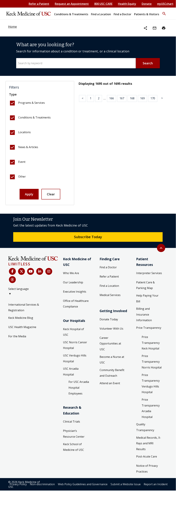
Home (12, 26)
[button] (164, 12)
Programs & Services (31, 103)
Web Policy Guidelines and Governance (82, 484)
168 (132, 98)
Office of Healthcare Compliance (76, 304)
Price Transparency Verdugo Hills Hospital (151, 383)
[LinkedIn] (40, 271)
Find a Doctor (108, 267)
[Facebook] (12, 271)
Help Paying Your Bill (147, 298)
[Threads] (12, 279)
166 (111, 98)
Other (22, 176)
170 (152, 98)
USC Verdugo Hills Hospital (74, 358)
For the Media (17, 336)
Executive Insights (74, 291)
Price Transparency (148, 328)
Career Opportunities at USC (110, 343)
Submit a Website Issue (126, 484)
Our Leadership (73, 282)
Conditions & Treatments (34, 117)
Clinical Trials (71, 421)
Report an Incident (156, 484)
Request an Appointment (72, 4)
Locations (24, 132)
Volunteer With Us (111, 328)
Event (21, 162)
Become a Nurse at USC (112, 360)
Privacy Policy (18, 484)
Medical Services (110, 295)
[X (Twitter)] (21, 271)
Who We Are (71, 273)
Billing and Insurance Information (144, 314)
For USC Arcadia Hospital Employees (79, 387)
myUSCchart (165, 4)
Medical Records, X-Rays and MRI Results (148, 443)
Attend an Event (110, 383)
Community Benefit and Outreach (112, 373)
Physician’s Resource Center (73, 433)
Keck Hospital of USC (73, 332)
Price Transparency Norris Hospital (152, 361)
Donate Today (109, 319)
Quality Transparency (145, 427)
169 (142, 98)
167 (122, 98)
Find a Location (109, 286)
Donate (147, 4)
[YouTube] (30, 271)
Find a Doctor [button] (122, 14)
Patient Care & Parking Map (145, 285)
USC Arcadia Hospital (70, 371)
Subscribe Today (88, 236)
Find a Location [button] (101, 14)
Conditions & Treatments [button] (71, 14)
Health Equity (127, 4)
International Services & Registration (23, 307)
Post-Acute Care (146, 456)
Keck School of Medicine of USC (73, 447)
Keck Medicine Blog (20, 318)
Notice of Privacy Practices (147, 468)
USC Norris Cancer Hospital (75, 345)
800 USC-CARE (103, 4)
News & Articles (28, 147)
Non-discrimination (42, 484)
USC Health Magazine (22, 327)
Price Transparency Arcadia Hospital (151, 408)
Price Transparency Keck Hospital (151, 342)
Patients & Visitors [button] (146, 14)
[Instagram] (49, 271)
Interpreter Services (149, 273)
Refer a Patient (39, 4)
